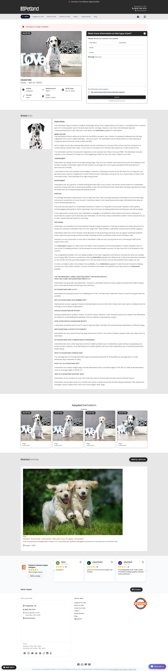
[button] (145, 570)
